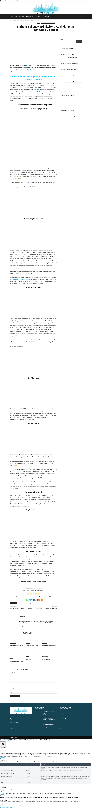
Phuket (11, 658)
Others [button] (1, 803)
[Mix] (39, 600)
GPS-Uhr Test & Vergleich (67, 48)
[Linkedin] (34, 600)
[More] (41, 600)
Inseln (28, 656)
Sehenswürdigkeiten (47, 23)
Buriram (14, 20)
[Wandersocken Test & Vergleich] (64, 52)
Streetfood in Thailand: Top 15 (32, 645)
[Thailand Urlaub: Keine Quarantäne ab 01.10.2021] (49, 640)
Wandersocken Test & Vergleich (67, 54)
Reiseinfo (28, 643)
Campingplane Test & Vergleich (67, 95)
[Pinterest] (37, 600)
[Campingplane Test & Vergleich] (66, 88)
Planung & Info (13, 643)
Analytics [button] (2, 794)
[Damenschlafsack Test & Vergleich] (65, 78)
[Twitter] (29, 600)
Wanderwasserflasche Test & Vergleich (69, 69)
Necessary (3, 759)
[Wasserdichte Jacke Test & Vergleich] (66, 113)
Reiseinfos (37, 16)
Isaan (42, 23)
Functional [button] (2, 786)
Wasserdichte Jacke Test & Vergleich (69, 116)
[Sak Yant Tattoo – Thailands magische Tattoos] (38, 713)
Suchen (61, 39)
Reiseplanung (63, 718)
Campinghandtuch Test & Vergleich (68, 75)
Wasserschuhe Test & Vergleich (67, 110)
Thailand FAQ (29, 16)
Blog (16, 16)
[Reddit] (32, 600)
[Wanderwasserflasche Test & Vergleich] (66, 67)
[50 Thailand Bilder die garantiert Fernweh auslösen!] (49, 653)
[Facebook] (25, 600)
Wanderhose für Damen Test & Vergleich (69, 63)
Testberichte (63, 726)
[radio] (28, 593)
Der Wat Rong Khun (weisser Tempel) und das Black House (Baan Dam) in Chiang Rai (47, 609)
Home (12, 16)
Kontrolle (62, 722)
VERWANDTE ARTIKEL (16, 633)
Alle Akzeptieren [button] (9, 740)
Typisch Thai (63, 720)
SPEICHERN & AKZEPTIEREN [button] (6, 807)
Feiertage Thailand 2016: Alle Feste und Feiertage (21, 608)
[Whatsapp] (27, 600)
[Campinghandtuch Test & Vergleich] (65, 72)
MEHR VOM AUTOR (27, 633)
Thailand (53, 23)
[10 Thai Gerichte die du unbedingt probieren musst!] (38, 719)
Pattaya (62, 724)
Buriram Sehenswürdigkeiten (27, 603)
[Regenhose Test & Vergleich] (64, 58)
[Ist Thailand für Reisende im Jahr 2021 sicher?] (17, 640)
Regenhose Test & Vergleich (74, 57)
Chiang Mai (44, 643)
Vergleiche (21, 16)
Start (11, 20)
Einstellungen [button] (3, 740)
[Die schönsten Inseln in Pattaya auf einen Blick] (33, 653)
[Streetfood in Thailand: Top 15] (33, 640)
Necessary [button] (2, 757)
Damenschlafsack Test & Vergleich (68, 81)
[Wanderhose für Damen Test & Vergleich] (66, 61)
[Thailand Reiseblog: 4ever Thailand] (46, 7)
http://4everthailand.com (23, 618)
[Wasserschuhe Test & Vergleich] (66, 103)
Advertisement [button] (3, 798)
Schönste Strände (46, 16)
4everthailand (40, 33)
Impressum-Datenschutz (15, 722)
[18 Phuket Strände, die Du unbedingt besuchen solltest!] (38, 726)
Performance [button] (3, 790)
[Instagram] (23, 626)
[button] (80, 16)
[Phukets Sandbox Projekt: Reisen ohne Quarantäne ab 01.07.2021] (17, 654)
